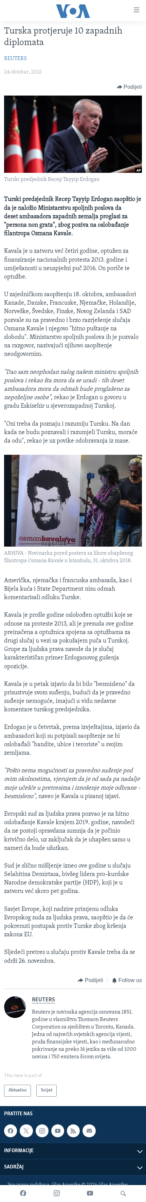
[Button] (129, 87)
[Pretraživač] (123, 1193)
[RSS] (73, 1130)
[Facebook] (23, 1193)
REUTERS (15, 58)
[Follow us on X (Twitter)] (26, 1130)
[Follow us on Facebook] (10, 1130)
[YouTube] (90, 1193)
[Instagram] (56, 1193)
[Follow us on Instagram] (42, 1130)
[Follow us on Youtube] (57, 1130)
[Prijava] (89, 1130)
